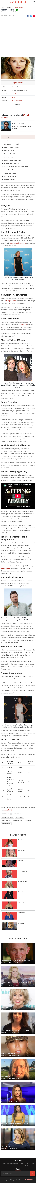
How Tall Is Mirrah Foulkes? (11, 144)
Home (4, 1163)
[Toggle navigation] (3, 2)
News (32, 1163)
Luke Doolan (19, 817)
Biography (15, 1163)
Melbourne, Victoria (17, 100)
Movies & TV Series (9, 179)
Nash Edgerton (17, 820)
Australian (14, 93)
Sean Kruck (28, 820)
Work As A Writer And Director (12, 160)
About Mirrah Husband (10, 170)
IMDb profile (23, 324)
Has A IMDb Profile (9, 150)
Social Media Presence (10, 173)
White (13, 97)
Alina (4, 962)
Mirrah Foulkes (17, 814)
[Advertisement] (18, 37)
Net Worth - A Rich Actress (11, 147)
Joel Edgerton (6, 820)
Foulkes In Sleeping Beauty (11, 163)
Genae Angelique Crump (18, 243)
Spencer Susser (6, 823)
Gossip (21, 1163)
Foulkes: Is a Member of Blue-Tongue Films (16, 166)
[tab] (18, 137)
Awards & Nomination (10, 176)
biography (9, 7)
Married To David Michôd (11, 154)
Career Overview (8, 157)
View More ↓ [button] (18, 104)
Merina (4, 986)
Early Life (6, 141)
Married (9, 1163)
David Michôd (5, 814)
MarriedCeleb (18, 2)
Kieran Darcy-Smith (7, 817)
